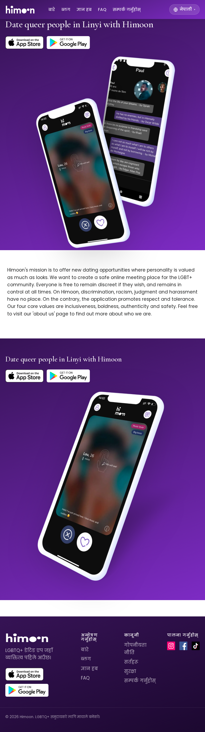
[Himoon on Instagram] (171, 646)
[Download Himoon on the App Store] (24, 42)
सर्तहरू (131, 662)
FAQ (102, 9)
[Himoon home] (19, 9)
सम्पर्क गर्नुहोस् (127, 9)
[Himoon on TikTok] (196, 646)
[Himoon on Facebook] (183, 646)
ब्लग (65, 9)
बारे (51, 9)
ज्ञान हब (84, 9)
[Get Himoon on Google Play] (68, 42)
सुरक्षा (130, 671)
